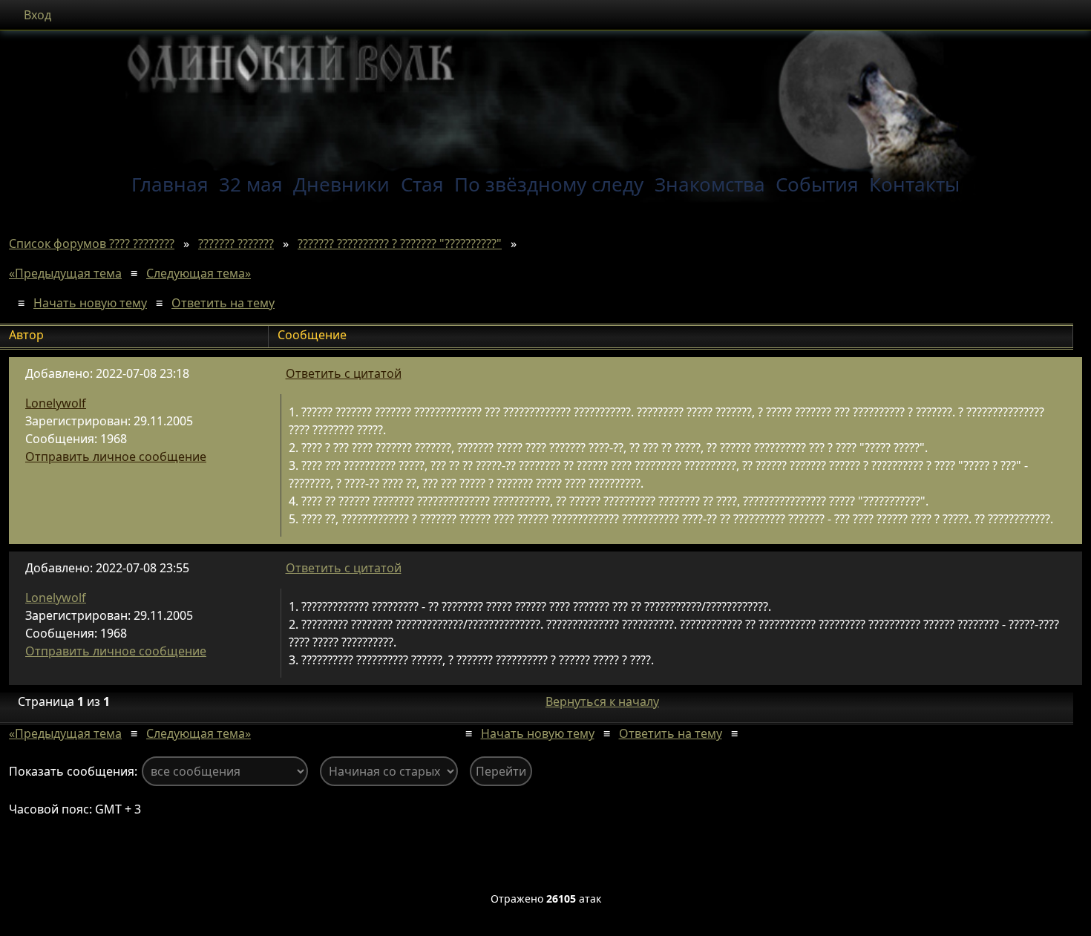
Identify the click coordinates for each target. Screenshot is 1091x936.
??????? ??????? (236, 243)
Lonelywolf (55, 403)
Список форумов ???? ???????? (91, 243)
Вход (37, 15)
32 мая (251, 184)
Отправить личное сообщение (115, 456)
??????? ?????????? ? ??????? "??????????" (400, 243)
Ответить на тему (223, 303)
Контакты (914, 184)
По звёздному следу (548, 184)
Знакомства (710, 184)
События (817, 184)
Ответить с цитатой (344, 373)
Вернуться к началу (602, 701)
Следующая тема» (198, 273)
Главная (170, 184)
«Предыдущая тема (65, 273)
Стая (422, 184)
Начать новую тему (90, 303)
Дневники (341, 184)
